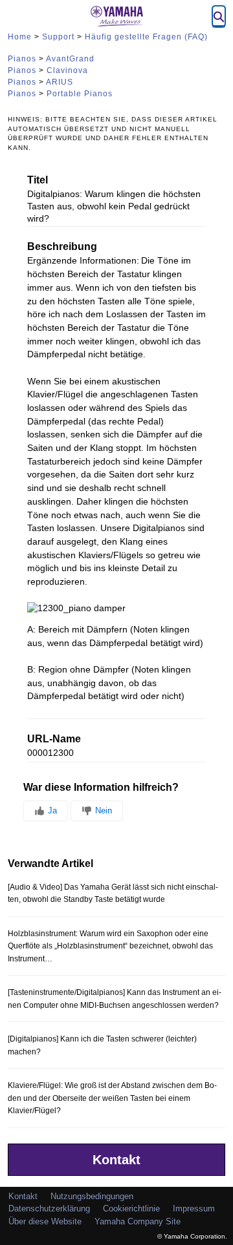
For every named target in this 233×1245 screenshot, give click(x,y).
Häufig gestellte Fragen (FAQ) (146, 36)
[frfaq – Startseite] (116, 16)
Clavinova (67, 70)
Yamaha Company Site (137, 1221)
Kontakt (116, 1160)
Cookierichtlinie (131, 1208)
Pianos (22, 58)
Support (58, 36)
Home (20, 36)
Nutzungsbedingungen (91, 1196)
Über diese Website (45, 1221)
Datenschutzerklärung (49, 1208)
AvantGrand (70, 58)
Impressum (194, 1208)
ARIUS (59, 82)
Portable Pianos (80, 93)
